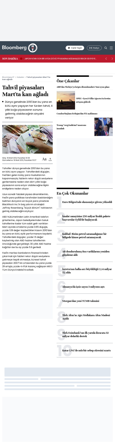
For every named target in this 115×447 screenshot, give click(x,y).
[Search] (105, 48)
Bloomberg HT (8, 77)
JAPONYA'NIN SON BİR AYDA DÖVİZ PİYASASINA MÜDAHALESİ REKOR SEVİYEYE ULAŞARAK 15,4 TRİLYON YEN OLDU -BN (60, 58)
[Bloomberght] (19, 47)
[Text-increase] (44, 159)
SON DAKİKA (10, 58)
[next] (112, 59)
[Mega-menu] (111, 48)
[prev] (106, 59)
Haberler (20, 77)
